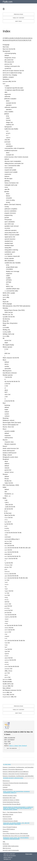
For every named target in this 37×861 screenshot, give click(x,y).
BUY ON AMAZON (12, 748)
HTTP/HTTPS (6, 785)
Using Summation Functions (11, 802)
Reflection (6, 844)
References (6, 780)
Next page (18, 21)
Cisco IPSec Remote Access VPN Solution (15, 833)
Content (5, 787)
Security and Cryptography (11, 850)
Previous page (18, 14)
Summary (5, 831)
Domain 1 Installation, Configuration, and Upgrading (18, 767)
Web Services (7, 848)
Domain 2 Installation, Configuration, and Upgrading (18, 776)
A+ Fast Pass (7, 764)
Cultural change (7, 818)
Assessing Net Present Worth (11, 804)
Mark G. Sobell (13, 745)
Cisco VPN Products (9, 829)
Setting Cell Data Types (10, 795)
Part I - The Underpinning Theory (12, 812)
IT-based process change (10, 821)
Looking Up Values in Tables (11, 800)
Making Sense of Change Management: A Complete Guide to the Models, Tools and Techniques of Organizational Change (18, 808)
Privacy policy (28, 854)
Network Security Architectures (13, 778)
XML (4, 841)
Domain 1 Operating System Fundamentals (15, 773)
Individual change (8, 814)
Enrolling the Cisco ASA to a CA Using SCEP (16, 835)
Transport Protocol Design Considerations (15, 783)
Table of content (18, 17)
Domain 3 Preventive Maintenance (13, 769)
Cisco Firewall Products (10, 827)
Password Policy (8, 789)
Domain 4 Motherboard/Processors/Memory (16, 771)
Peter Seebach (22, 745)
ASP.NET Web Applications (11, 846)
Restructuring (7, 816)
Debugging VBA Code (9, 797)
